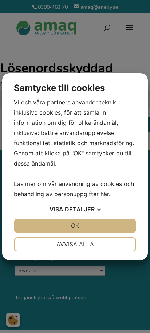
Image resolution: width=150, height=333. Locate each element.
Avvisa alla (75, 244)
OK (75, 225)
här (104, 194)
